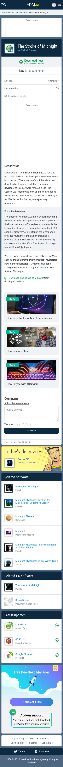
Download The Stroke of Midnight (26, 278)
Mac (3, 12)
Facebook (44, 751)
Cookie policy (17, 742)
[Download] (57, 625)
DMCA (32, 738)
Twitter (22, 751)
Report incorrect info (17, 96)
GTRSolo (20, 639)
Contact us (47, 742)
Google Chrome (23, 654)
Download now (33, 60)
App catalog (17, 738)
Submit (33, 742)
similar (43, 267)
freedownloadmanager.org (34, 759)
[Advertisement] (31, 28)
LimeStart (20, 624)
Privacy (44, 738)
